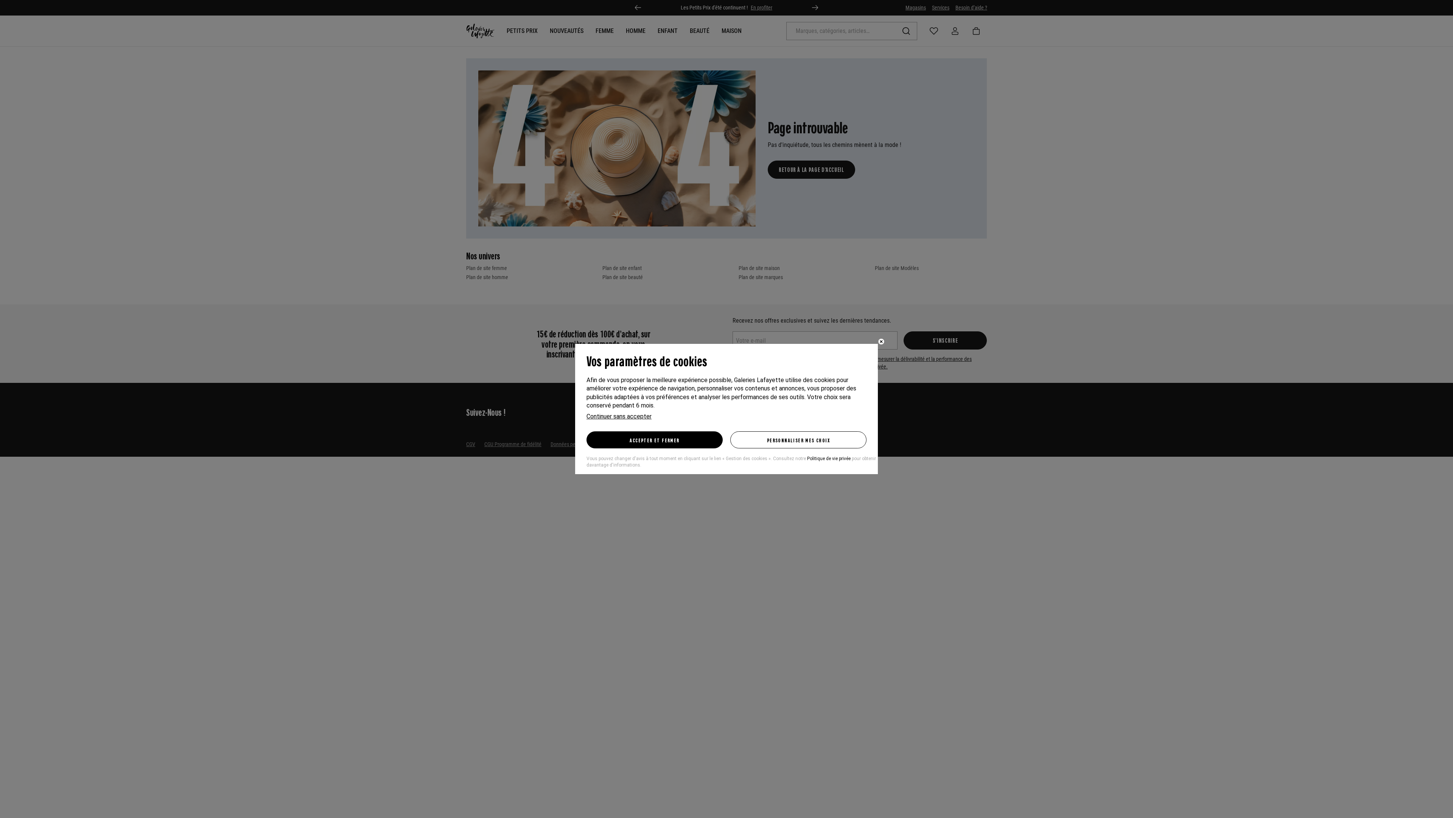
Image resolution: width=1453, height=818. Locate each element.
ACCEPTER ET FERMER (654, 440)
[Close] (881, 342)
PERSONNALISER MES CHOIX (798, 440)
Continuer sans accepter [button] (619, 416)
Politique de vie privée (829, 458)
